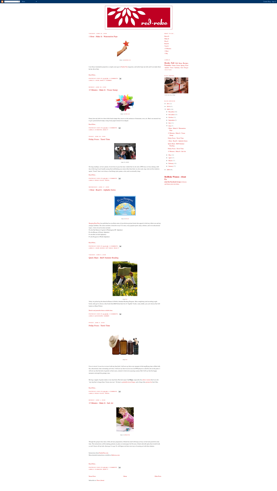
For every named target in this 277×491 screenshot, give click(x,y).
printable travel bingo (128, 382)
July (169, 123)
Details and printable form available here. (101, 310)
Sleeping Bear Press (94, 223)
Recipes (185, 63)
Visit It (166, 46)
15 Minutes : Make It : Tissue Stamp (103, 90)
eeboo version (146, 380)
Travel (107, 180)
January (170, 166)
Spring (183, 65)
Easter (178, 65)
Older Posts (158, 476)
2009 (168, 109)
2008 (168, 170)
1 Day (166, 53)
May (170, 155)
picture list (149, 382)
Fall (172, 62)
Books (102, 248)
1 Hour (97, 80)
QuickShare (99, 316)
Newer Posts (92, 476)
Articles (166, 69)
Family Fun (124, 67)
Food (186, 65)
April (170, 158)
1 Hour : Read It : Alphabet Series (102, 190)
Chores (172, 67)
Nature (170, 69)
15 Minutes (98, 129)
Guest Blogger (184, 67)
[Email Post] (120, 78)
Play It (166, 41)
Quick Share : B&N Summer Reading (103, 257)
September (171, 120)
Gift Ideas (109, 248)
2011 (168, 104)
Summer (109, 80)
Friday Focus (99, 180)
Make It (102, 80)
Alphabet (166, 67)
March (170, 161)
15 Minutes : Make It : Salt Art (101, 403)
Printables (167, 65)
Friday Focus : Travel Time (99, 139)
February (171, 163)
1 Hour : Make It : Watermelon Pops (103, 36)
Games (174, 65)
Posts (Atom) (100, 480)
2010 (168, 106)
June (170, 126)
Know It (166, 36)
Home (125, 476)
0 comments (114, 78)
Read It (116, 248)
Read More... (92, 75)
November (171, 114)
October (170, 117)
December (171, 112)
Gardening (177, 67)
